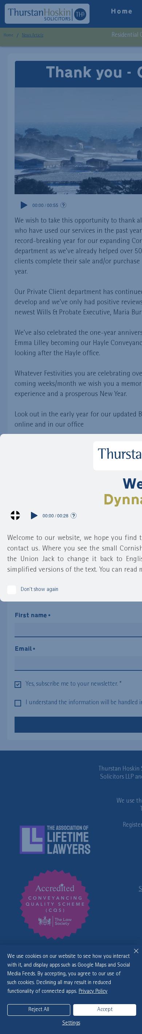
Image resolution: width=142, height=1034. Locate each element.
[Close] (132, 955)
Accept (105, 1010)
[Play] (34, 515)
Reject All (38, 1010)
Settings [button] (71, 1023)
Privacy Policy (93, 992)
